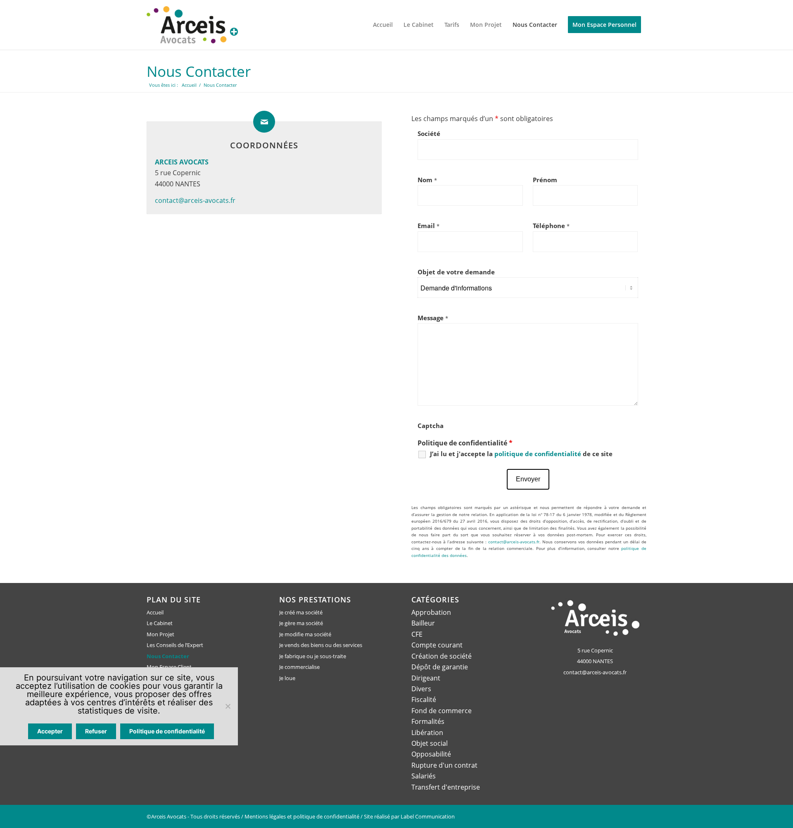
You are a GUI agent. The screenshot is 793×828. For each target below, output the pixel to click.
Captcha (431, 425)
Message (433, 318)
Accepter (50, 731)
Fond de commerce (441, 710)
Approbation (431, 612)
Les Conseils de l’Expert (175, 645)
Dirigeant (425, 678)
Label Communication (428, 816)
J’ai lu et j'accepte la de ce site (521, 454)
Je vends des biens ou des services (320, 645)
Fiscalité (423, 699)
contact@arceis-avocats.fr (195, 200)
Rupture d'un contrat (444, 765)
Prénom (545, 180)
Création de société (441, 656)
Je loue (287, 678)
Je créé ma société (301, 612)
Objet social (429, 743)
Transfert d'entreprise (445, 787)
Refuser (96, 731)
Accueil (155, 612)
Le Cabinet (160, 623)
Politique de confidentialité (167, 731)
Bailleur (423, 623)
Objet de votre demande (456, 272)
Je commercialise (299, 667)
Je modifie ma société (305, 634)
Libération (427, 732)
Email (428, 225)
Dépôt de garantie (439, 666)
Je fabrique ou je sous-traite (312, 656)
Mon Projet (160, 634)
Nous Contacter (199, 71)
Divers (421, 688)
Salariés (423, 775)
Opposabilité (431, 754)
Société (429, 133)
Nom (427, 180)
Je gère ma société (301, 623)
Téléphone (551, 225)
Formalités (427, 721)
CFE (417, 634)
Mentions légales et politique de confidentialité (302, 816)
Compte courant (437, 645)
